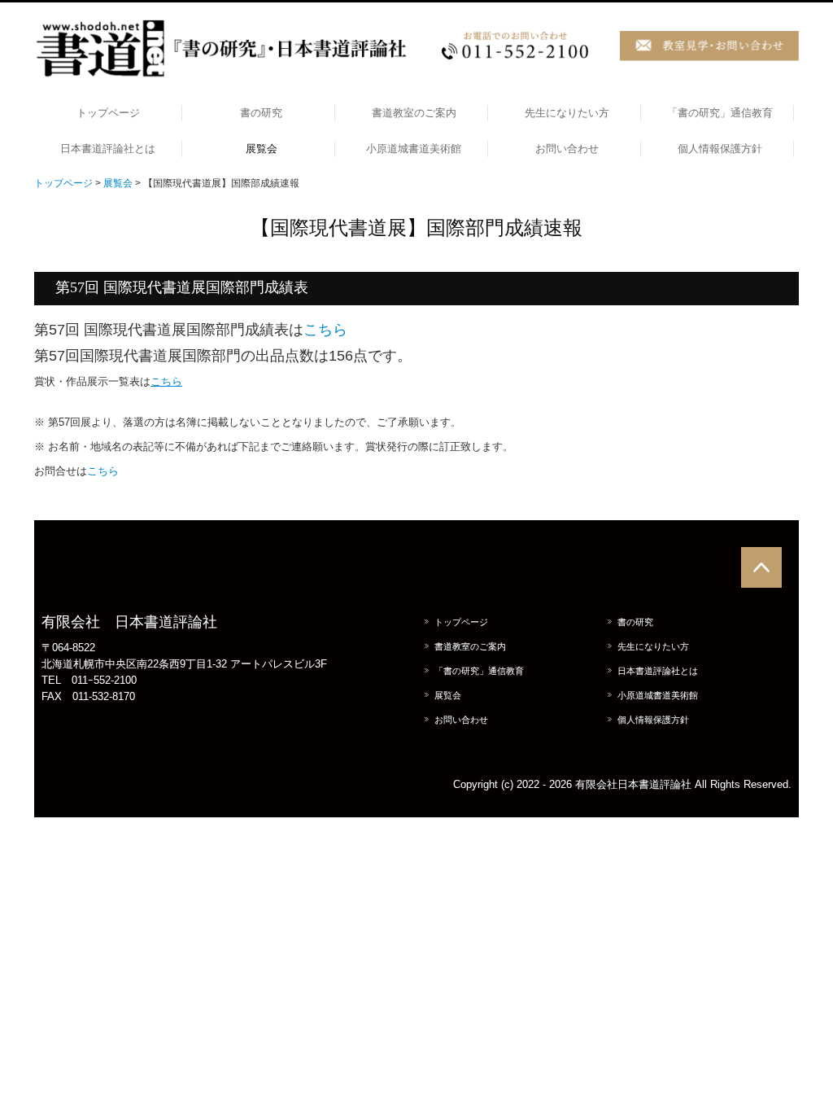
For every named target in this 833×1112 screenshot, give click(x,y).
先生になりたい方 (567, 113)
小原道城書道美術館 (413, 148)
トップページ (108, 113)
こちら (325, 330)
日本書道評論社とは (107, 148)
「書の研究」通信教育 (720, 113)
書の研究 (261, 113)
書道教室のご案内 (414, 113)
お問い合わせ (567, 148)
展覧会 (261, 148)
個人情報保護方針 (720, 148)
